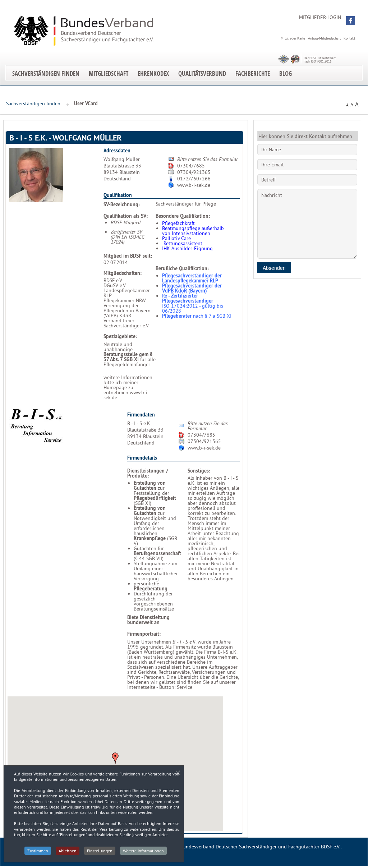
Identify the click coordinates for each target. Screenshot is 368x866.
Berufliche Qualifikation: (182, 268)
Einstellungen (99, 850)
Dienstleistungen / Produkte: (147, 473)
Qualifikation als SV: (126, 216)
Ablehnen (68, 850)
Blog (285, 73)
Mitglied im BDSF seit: (128, 256)
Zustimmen (37, 850)
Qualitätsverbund (202, 73)
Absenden (274, 267)
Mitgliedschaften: (123, 273)
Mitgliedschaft (108, 73)
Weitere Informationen (143, 850)
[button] (350, 20)
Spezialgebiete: (120, 336)
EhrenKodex (153, 73)
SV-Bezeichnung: (122, 204)
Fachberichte (252, 73)
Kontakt (349, 38)
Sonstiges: (199, 470)
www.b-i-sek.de (193, 185)
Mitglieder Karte (293, 38)
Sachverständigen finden (45, 73)
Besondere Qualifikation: (183, 216)
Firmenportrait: (144, 634)
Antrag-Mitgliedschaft (324, 38)
